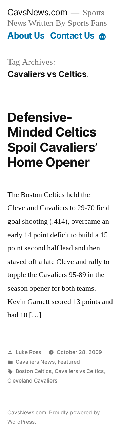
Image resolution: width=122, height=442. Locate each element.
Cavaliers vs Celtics (79, 371)
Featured (69, 362)
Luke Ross (28, 352)
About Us (25, 35)
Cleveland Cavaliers (32, 380)
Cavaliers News (35, 362)
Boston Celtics (34, 371)
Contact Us (72, 35)
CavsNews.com (37, 12)
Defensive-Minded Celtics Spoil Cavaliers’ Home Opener (52, 139)
